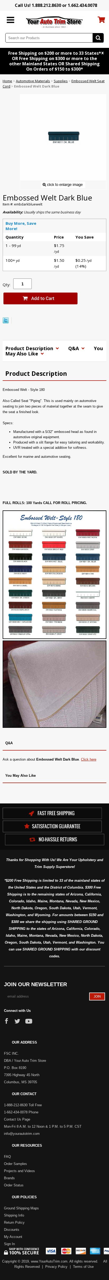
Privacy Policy (56, 1267)
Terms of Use (83, 1267)
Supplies (61, 81)
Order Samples (15, 1164)
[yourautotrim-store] (54, 21)
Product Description (29, 348)
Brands (9, 1178)
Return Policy (14, 1222)
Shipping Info (14, 1215)
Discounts (11, 1230)
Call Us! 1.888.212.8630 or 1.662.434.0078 (56, 5)
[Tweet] (6, 322)
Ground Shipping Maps (21, 1208)
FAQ (7, 1157)
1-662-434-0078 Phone (21, 1112)
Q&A (74, 348)
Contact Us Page (17, 1119)
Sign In (9, 1244)
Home (7, 81)
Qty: (6, 284)
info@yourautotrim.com (22, 1134)
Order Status (14, 1185)
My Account (13, 1237)
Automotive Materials (33, 81)
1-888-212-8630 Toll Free (23, 1105)
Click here (88, 759)
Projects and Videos (19, 1171)
